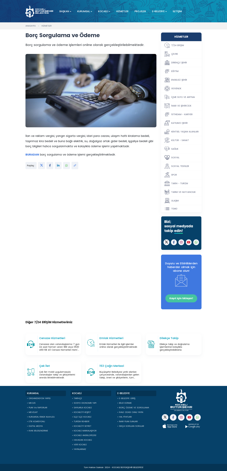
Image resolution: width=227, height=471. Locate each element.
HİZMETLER (122, 11)
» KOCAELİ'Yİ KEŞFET (81, 412)
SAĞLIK (174, 148)
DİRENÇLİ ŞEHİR (179, 62)
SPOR (174, 174)
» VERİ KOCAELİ (79, 444)
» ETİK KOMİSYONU (36, 421)
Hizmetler (47, 25)
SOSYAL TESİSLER (180, 166)
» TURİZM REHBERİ (80, 421)
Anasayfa (30, 25)
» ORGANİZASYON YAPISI (38, 398)
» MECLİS (31, 402)
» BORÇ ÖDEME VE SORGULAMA (133, 407)
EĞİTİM (175, 71)
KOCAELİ (103, 11)
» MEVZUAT (32, 412)
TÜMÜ (174, 208)
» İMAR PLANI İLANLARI (127, 421)
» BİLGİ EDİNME (124, 402)
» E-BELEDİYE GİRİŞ (126, 398)
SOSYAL (175, 157)
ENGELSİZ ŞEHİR (179, 79)
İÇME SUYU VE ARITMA (183, 97)
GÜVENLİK (176, 88)
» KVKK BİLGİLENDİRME (37, 430)
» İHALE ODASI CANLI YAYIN (130, 412)
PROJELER (140, 11)
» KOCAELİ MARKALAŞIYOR (84, 430)
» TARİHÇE (77, 398)
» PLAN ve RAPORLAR (37, 407)
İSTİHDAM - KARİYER (182, 114)
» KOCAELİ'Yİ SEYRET (81, 426)
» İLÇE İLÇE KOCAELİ (81, 416)
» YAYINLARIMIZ (79, 449)
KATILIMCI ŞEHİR (179, 123)
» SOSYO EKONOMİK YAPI (84, 402)
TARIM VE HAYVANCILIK (183, 192)
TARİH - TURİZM (179, 183)
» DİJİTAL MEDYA (35, 426)
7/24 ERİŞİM (177, 45)
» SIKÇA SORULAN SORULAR (130, 426)
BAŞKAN (64, 11)
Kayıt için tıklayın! (181, 298)
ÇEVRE (174, 53)
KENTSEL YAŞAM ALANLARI (185, 131)
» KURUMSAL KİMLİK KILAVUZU (41, 416)
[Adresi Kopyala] (74, 165)
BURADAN (32, 154)
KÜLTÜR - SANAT (180, 140)
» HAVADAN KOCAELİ (82, 439)
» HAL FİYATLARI (124, 416)
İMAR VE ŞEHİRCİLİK (181, 105)
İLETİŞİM (177, 11)
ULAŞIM (175, 200)
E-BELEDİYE (158, 11)
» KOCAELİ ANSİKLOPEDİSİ (84, 435)
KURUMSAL (83, 11)
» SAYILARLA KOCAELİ (82, 407)
